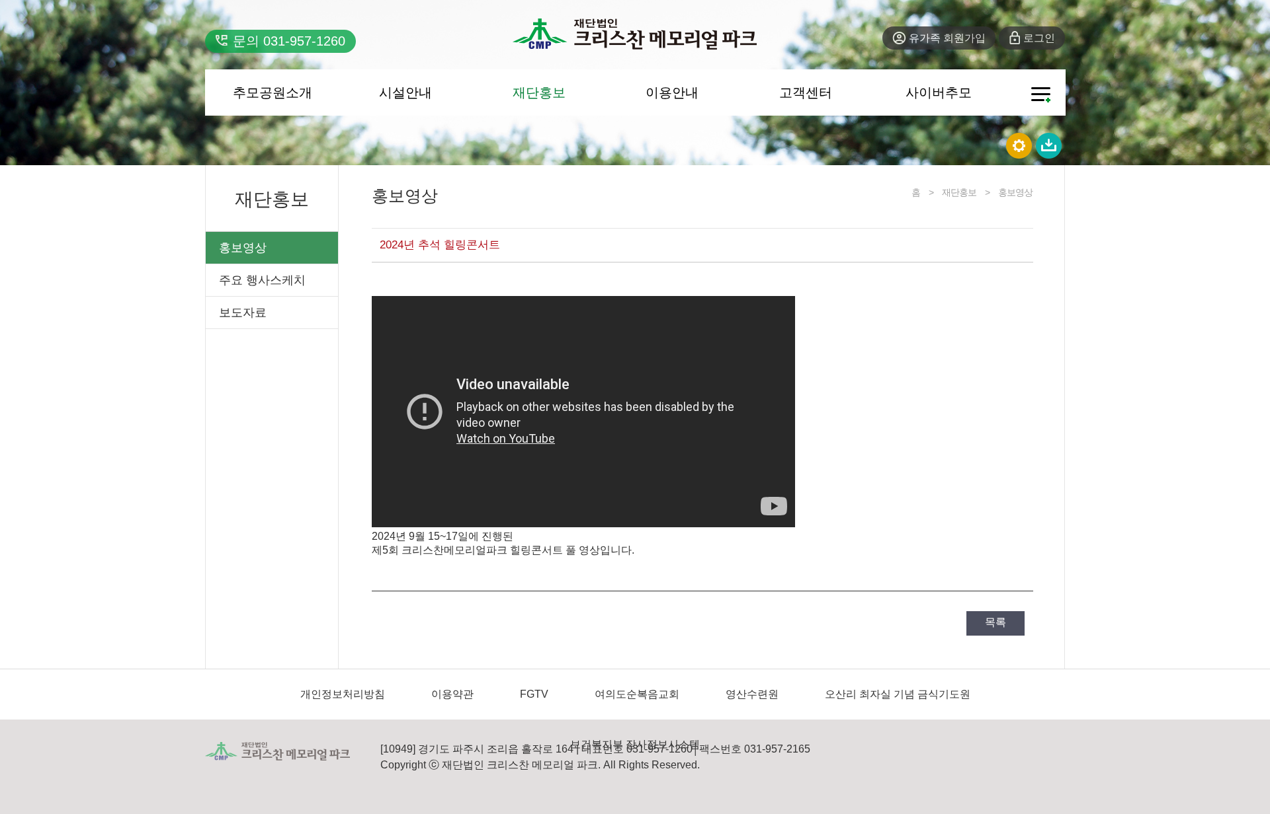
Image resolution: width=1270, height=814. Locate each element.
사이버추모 (939, 92)
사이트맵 (1040, 94)
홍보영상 (243, 247)
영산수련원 (752, 694)
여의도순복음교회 (637, 694)
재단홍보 (539, 92)
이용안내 (672, 92)
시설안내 (405, 92)
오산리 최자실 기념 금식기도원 (897, 694)
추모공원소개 (272, 92)
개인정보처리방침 (342, 694)
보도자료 (243, 312)
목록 (995, 622)
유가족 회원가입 (947, 38)
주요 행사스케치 (262, 280)
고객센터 (805, 92)
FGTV (534, 694)
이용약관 (452, 694)
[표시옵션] (1020, 144)
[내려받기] (1049, 144)
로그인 (1039, 38)
